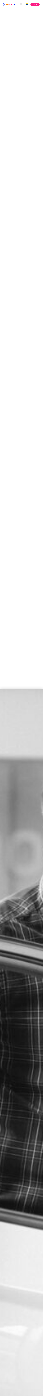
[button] (20, 4)
